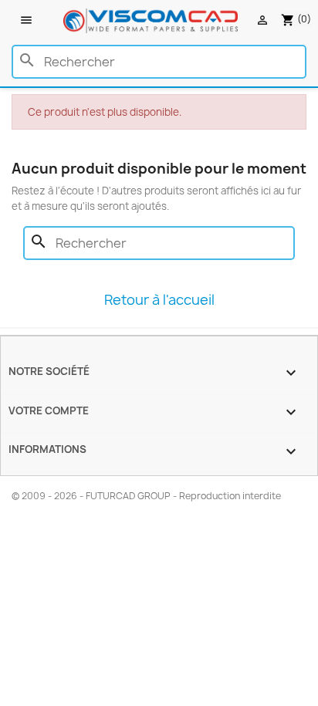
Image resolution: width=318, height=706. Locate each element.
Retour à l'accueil (159, 299)
